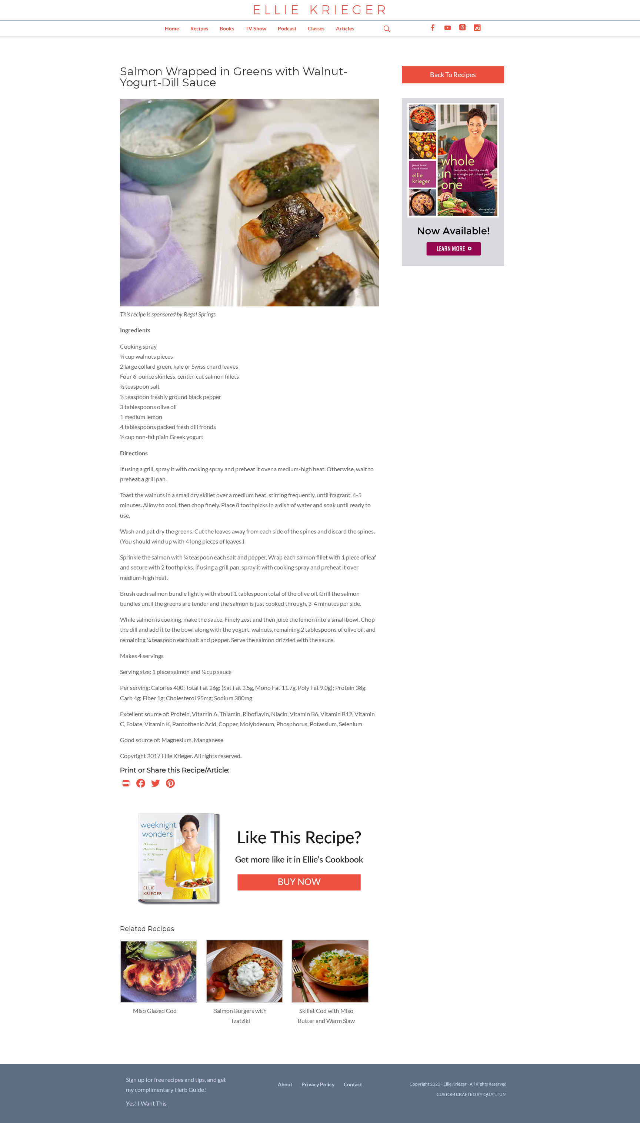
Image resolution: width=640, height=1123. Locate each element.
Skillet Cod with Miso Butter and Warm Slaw (326, 1015)
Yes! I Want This (146, 1103)
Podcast (287, 28)
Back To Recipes (453, 74)
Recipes (199, 28)
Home (172, 28)
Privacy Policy (317, 1084)
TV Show (256, 28)
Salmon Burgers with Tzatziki (240, 1015)
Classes (316, 28)
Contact (353, 1084)
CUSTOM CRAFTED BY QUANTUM (472, 1094)
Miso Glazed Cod (155, 1010)
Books (227, 28)
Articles (345, 28)
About (285, 1084)
